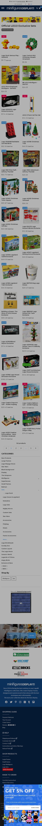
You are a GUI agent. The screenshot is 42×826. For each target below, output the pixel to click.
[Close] (40, 786)
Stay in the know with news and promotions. (21, 802)
